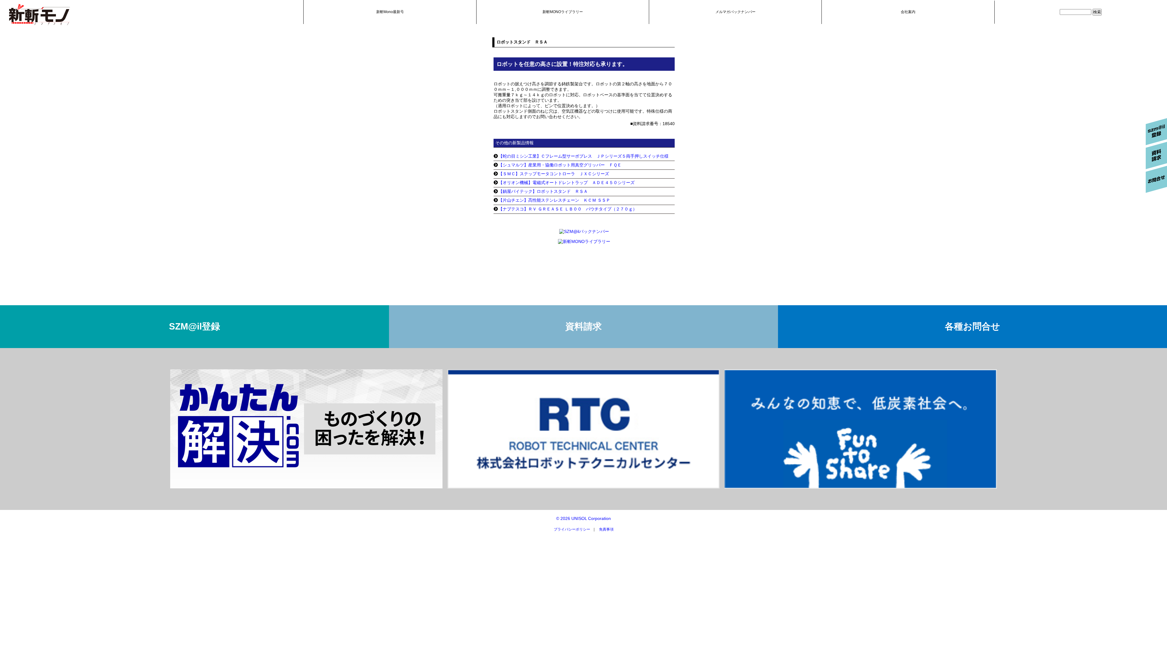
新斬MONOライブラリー (562, 12)
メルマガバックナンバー (735, 12)
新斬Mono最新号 (390, 12)
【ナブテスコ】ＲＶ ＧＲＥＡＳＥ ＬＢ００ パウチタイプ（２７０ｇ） (567, 209)
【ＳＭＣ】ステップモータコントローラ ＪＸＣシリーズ (553, 173)
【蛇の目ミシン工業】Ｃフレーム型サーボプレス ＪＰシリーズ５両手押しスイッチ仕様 (583, 156)
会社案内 (908, 12)
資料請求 (583, 326)
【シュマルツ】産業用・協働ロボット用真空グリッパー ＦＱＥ (559, 164)
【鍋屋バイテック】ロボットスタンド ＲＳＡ (543, 191)
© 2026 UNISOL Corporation (583, 518)
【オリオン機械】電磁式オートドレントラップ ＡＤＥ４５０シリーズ (566, 182)
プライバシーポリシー (572, 529)
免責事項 (606, 529)
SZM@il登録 (194, 326)
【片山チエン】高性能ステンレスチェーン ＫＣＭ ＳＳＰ (554, 200)
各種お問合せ (972, 326)
